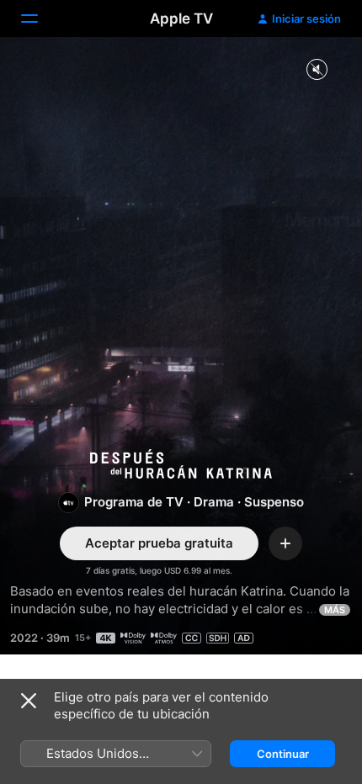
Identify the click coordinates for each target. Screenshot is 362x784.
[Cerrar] (28, 700)
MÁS (334, 610)
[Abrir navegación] (39, 18)
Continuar (283, 753)
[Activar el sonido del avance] (316, 70)
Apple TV (181, 18)
